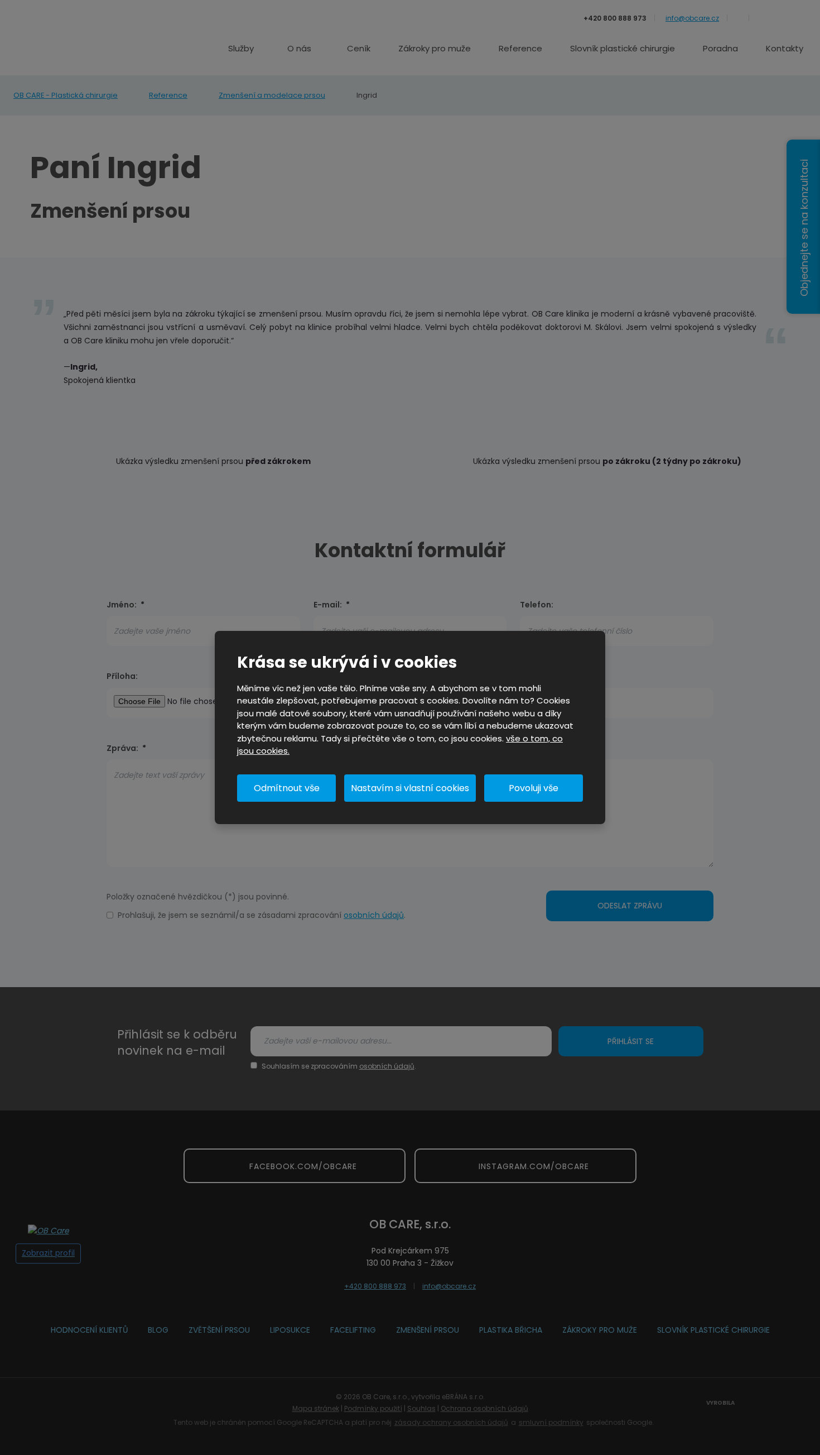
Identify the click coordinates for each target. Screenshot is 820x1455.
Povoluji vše (533, 788)
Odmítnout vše (287, 788)
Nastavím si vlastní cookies (410, 788)
